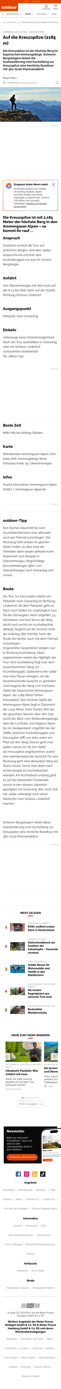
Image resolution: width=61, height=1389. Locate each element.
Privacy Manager (14, 1244)
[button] (30, 104)
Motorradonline (47, 1357)
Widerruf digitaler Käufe (44, 1208)
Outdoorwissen (13, 14)
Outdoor (13, 1367)
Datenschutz (43, 1235)
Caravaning (11, 1348)
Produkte (36, 1)
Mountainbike (26, 1190)
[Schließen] (53, 184)
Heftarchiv (22, 1270)
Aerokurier (11, 1339)
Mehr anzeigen (28, 1104)
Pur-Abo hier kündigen (16, 1208)
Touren (28, 14)
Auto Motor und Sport (31, 1339)
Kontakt (18, 1225)
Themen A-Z (32, 1199)
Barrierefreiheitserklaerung (40, 1244)
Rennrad (40, 1190)
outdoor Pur (49, 1199)
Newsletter (9, 1190)
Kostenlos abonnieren (22, 1157)
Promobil (26, 1367)
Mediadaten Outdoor (18, 1288)
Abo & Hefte (37, 1270)
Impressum (31, 1225)
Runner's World (42, 1367)
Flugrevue (37, 1348)
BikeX (50, 1339)
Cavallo (24, 1348)
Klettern (8, 1199)
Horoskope (41, 14)
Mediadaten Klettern (43, 1288)
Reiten (19, 1199)
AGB (43, 1225)
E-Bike (52, 1190)
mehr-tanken (11, 1357)
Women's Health (30, 1376)
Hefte (26, 1)
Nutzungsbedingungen (21, 1235)
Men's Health (28, 1357)
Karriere (30, 1253)
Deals (54, 14)
